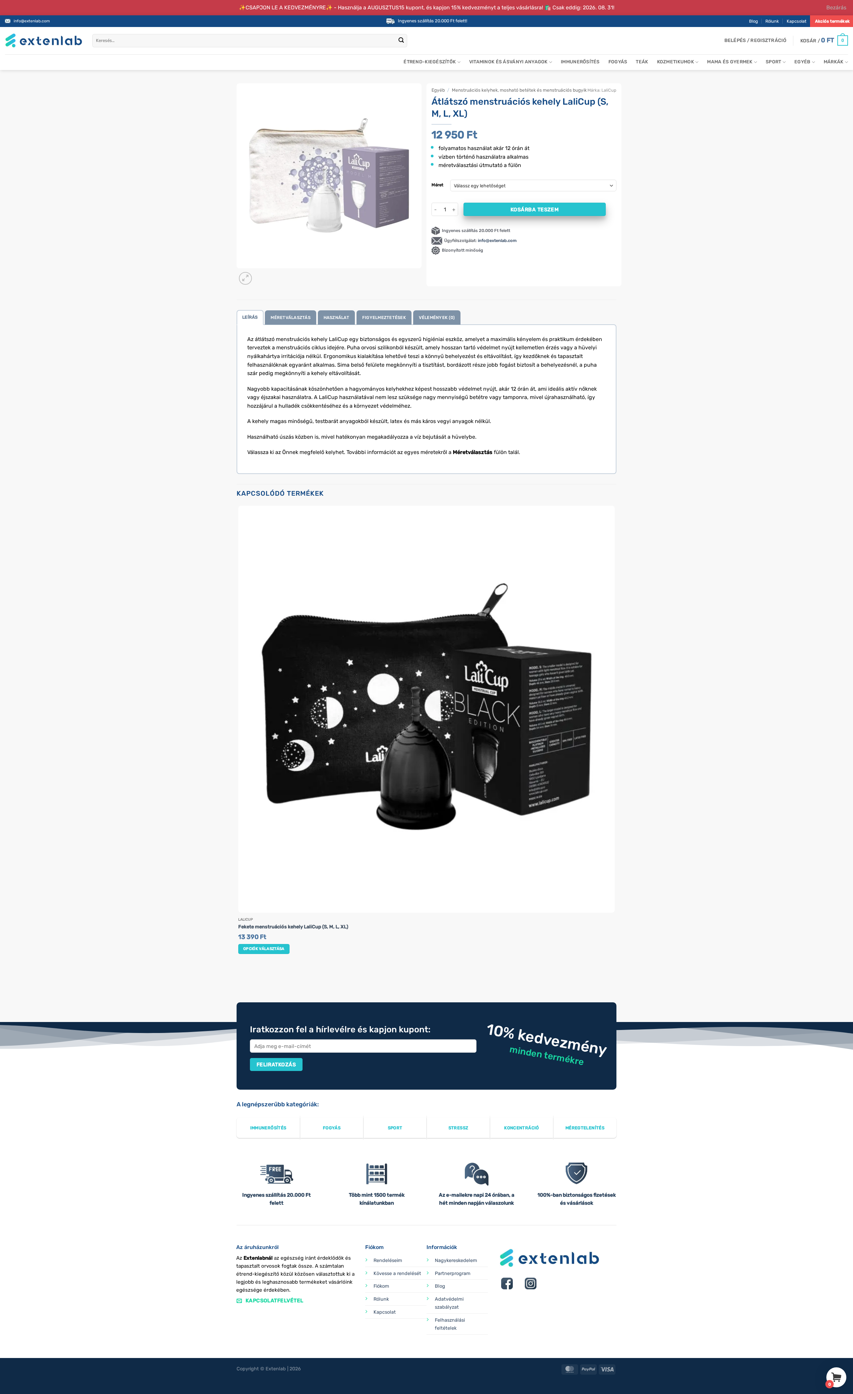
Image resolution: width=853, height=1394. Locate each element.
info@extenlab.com (32, 21)
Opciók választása (264, 948)
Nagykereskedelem (456, 1260)
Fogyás (617, 62)
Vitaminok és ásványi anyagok (508, 62)
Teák (642, 62)
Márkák (834, 62)
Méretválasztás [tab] (291, 317)
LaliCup (608, 90)
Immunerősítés (580, 62)
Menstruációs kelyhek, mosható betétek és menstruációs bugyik (519, 90)
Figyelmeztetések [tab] (384, 317)
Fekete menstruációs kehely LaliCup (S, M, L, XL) (293, 927)
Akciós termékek (832, 21)
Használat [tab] (336, 317)
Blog (753, 21)
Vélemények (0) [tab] (437, 317)
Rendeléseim (388, 1260)
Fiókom (381, 1286)
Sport (773, 62)
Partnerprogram (452, 1273)
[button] (755, 41)
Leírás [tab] (250, 317)
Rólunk (772, 21)
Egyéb (802, 62)
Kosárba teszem (534, 209)
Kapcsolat (796, 21)
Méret (437, 185)
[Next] (261, 274)
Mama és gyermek (729, 62)
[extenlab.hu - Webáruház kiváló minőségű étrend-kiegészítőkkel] (43, 40)
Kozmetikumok (675, 62)
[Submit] (401, 40)
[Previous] (239, 977)
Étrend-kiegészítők (430, 62)
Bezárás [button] (836, 7)
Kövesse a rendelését (397, 1273)
